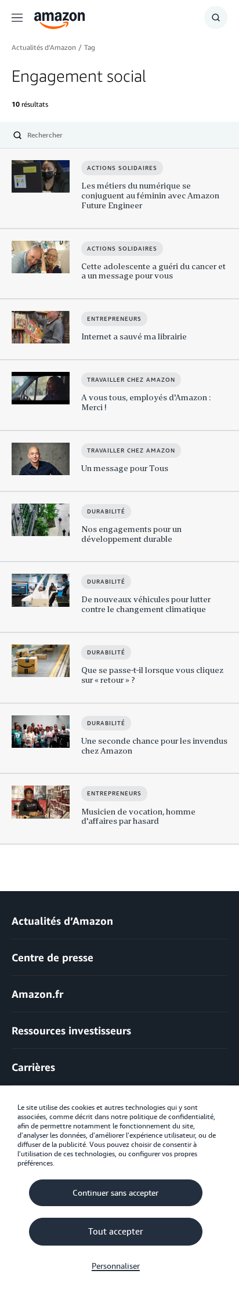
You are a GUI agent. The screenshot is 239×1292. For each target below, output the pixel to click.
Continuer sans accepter (115, 1193)
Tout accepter (115, 1231)
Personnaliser (116, 1266)
